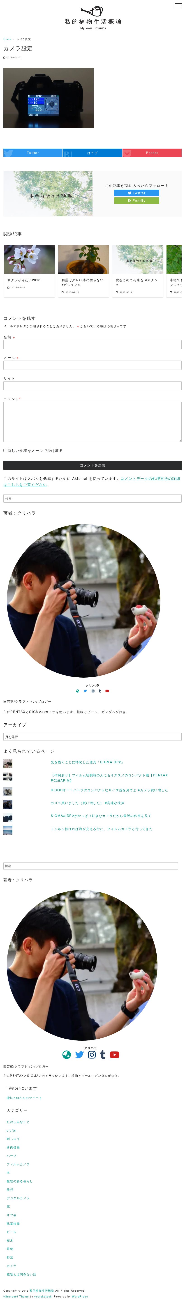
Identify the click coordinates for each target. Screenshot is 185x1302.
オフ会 (12, 1215)
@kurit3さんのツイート (24, 1097)
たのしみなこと (18, 1122)
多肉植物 (13, 1147)
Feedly (139, 200)
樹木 (10, 1240)
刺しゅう (13, 1138)
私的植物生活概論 (42, 1290)
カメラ (12, 1265)
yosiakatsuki (43, 1296)
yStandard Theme (16, 1296)
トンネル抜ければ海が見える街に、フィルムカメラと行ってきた (102, 828)
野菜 (10, 1257)
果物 (10, 1249)
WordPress (80, 1296)
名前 (9, 337)
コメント (12, 398)
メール (11, 357)
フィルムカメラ (18, 1164)
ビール (12, 1232)
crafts (11, 1130)
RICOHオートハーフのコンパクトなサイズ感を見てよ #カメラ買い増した (109, 789)
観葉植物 (13, 1223)
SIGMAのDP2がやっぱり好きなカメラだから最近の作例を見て (101, 815)
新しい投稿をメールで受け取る (35, 450)
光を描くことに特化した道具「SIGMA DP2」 (88, 761)
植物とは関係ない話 (21, 1274)
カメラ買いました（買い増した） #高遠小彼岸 (88, 802)
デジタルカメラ (18, 1198)
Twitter (139, 193)
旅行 (10, 1189)
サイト (9, 378)
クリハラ (92, 685)
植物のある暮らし (20, 1181)
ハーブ (12, 1155)
